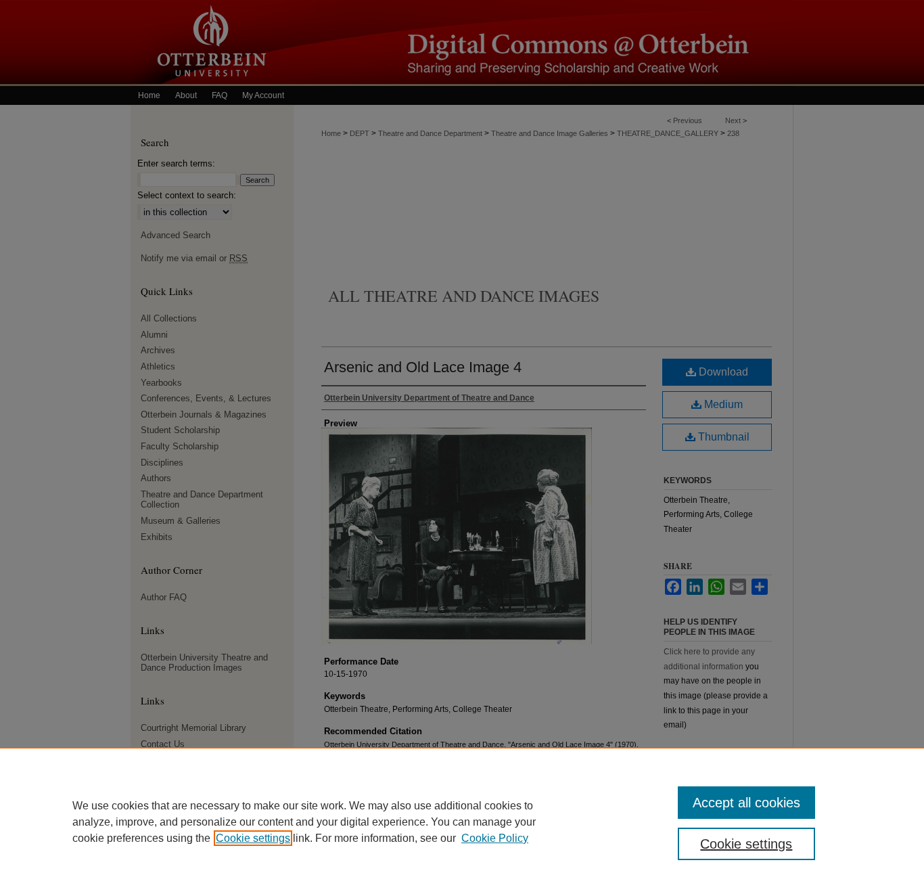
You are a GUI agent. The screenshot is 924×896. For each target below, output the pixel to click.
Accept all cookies (746, 802)
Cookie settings (253, 838)
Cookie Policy (494, 838)
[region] (462, 821)
